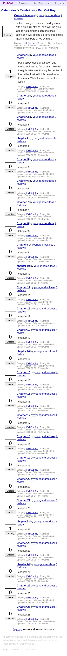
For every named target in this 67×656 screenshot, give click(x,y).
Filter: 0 (42, 3)
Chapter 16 (23, 393)
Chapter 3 (23, 117)
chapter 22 (23, 521)
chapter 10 (23, 266)
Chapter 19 (23, 457)
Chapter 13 (23, 329)
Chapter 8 (23, 223)
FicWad (8, 3)
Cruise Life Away (24, 15)
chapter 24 (23, 564)
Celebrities (27, 10)
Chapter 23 (23, 543)
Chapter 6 (23, 180)
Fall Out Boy (46, 10)
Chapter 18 (23, 436)
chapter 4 (22, 138)
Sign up (17, 629)
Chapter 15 (23, 372)
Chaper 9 (22, 244)
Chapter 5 (23, 159)
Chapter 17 (23, 415)
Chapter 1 (23, 55)
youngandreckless (49, 15)
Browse (23, 3)
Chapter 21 (23, 500)
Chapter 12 (23, 308)
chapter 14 (23, 351)
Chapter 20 (23, 479)
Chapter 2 (23, 95)
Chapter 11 (23, 287)
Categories (8, 10)
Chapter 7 (23, 202)
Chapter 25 (23, 585)
